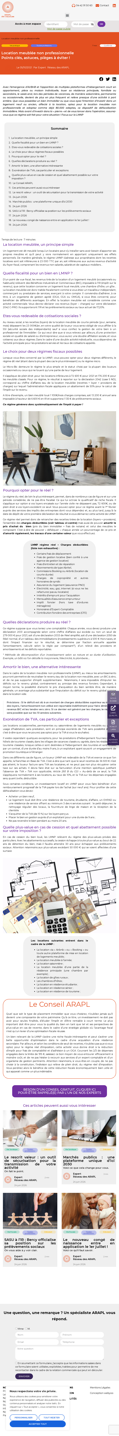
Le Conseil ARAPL (23, 183)
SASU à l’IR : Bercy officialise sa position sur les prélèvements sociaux (51, 211)
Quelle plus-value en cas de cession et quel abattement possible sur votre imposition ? (55, 177)
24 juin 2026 (20, 197)
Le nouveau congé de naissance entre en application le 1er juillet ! (51, 220)
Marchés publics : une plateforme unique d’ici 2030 (42, 201)
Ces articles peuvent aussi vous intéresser (36, 187)
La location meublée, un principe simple (34, 138)
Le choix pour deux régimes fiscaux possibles (38, 152)
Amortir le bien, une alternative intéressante (37, 165)
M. (29, 1328)
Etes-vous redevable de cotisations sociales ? (37, 147)
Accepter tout (38, 1424)
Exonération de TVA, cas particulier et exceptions (40, 170)
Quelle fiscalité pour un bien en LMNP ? (35, 142)
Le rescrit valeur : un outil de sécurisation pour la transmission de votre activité (58, 192)
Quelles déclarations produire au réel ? (34, 161)
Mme (21, 1328)
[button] (67, 15)
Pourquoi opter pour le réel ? (29, 156)
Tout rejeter (52, 1417)
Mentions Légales (100, 1387)
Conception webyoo (101, 1393)
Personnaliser (24, 1417)
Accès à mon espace (28, 24)
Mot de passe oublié (59, 28)
